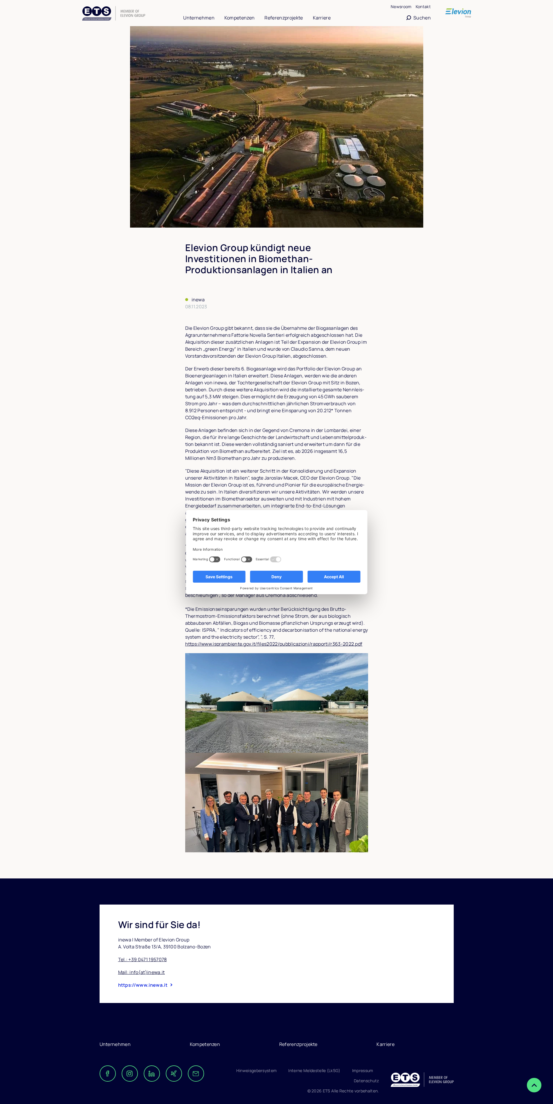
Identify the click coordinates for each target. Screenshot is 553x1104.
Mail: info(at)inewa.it (141, 972)
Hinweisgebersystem (256, 1070)
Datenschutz (366, 1080)
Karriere (322, 18)
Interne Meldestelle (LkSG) (314, 1070)
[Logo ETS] (113, 14)
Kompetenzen (239, 18)
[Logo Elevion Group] (458, 13)
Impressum (362, 1070)
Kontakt (423, 6)
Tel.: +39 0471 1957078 (142, 959)
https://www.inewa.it (142, 985)
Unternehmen (199, 18)
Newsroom (401, 6)
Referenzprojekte (283, 18)
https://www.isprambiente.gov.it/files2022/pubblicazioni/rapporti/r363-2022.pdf (274, 644)
